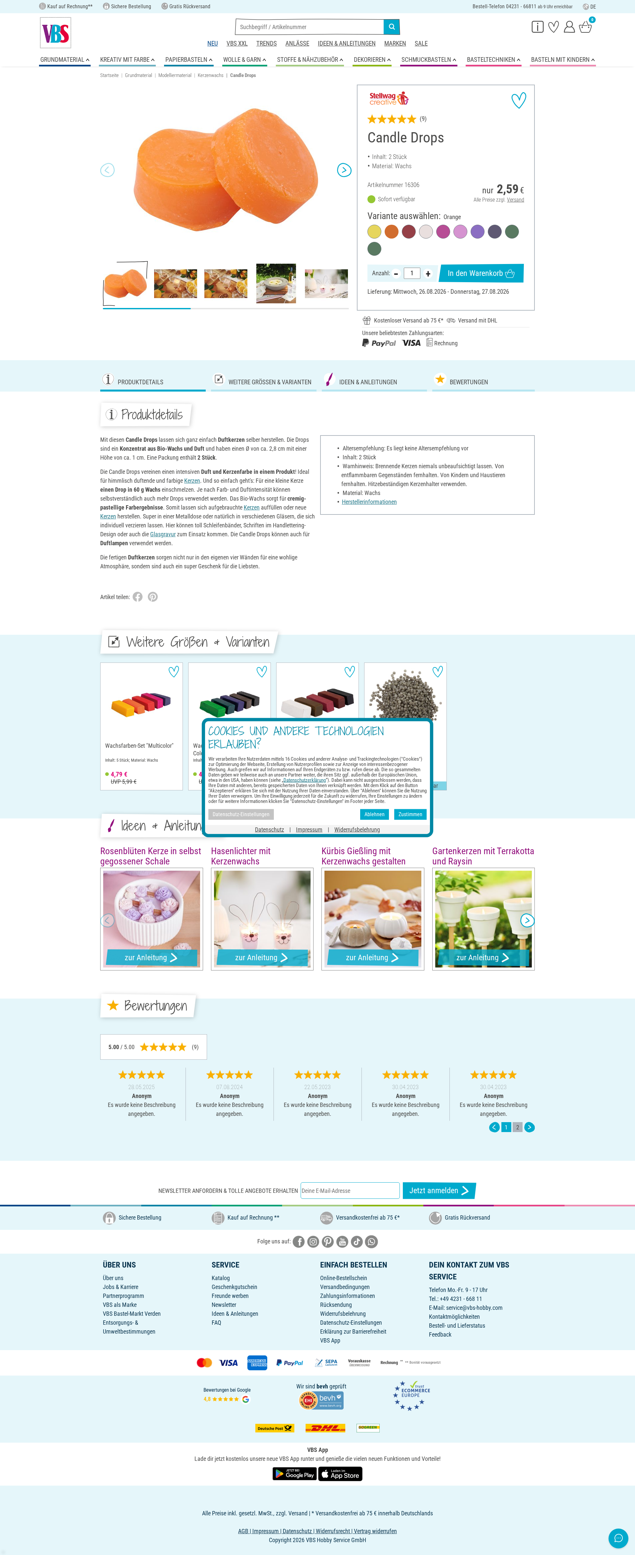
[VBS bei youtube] (342, 1240)
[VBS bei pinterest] (327, 1240)
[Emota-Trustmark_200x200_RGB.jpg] (411, 1395)
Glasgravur (163, 534)
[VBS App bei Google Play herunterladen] (295, 1473)
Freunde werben (230, 1295)
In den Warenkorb (475, 273)
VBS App (330, 1340)
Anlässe (297, 43)
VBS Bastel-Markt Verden (132, 1313)
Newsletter (224, 1304)
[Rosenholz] (443, 232)
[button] (107, 170)
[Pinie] (374, 249)
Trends (266, 43)
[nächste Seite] (529, 1127)
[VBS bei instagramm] (313, 1240)
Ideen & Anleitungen (347, 43)
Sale (421, 43)
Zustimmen (410, 814)
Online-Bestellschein (343, 1277)
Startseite (109, 75)
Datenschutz (269, 829)
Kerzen (192, 480)
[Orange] (392, 232)
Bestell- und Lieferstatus (457, 1325)
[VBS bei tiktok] (356, 1240)
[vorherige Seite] (494, 1127)
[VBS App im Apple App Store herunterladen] (340, 1473)
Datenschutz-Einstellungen (351, 1322)
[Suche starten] (392, 27)
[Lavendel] (478, 232)
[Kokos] (426, 232)
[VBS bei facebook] (298, 1240)
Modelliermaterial (174, 75)
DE (593, 7)
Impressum (309, 829)
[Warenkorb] (585, 26)
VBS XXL (237, 43)
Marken (395, 43)
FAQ (216, 1322)
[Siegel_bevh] (321, 1399)
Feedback (440, 1334)
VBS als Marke (120, 1304)
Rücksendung (336, 1304)
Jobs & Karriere (120, 1286)
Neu (212, 43)
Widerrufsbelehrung (343, 1313)
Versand (515, 200)
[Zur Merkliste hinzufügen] (519, 100)
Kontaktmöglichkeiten (454, 1316)
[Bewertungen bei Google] (227, 1395)
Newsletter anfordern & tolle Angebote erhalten (228, 1190)
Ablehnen (374, 814)
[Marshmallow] (460, 232)
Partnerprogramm (123, 1295)
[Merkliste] (554, 26)
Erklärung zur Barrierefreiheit (353, 1331)
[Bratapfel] (409, 232)
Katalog (221, 1277)
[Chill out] (495, 232)
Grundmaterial (138, 75)
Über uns (113, 1277)
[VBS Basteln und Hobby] (55, 32)
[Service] (538, 26)
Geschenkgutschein (234, 1286)
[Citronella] (374, 232)
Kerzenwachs (211, 75)
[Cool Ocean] (512, 232)
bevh (322, 1386)
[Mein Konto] (569, 26)
